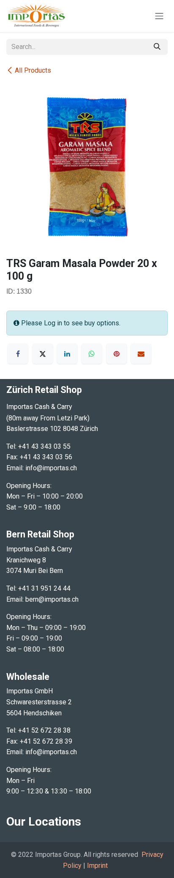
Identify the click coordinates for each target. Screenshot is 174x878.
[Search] (157, 47)
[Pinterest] (116, 354)
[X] (43, 354)
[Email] (141, 354)
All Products (33, 70)
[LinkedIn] (67, 354)
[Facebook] (18, 354)
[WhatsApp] (92, 354)
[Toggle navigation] (159, 16)
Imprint (97, 866)
